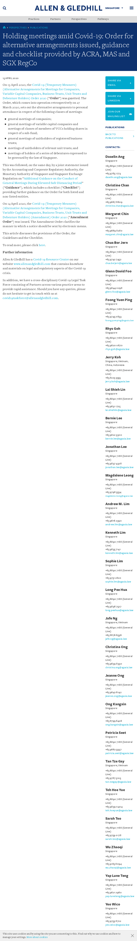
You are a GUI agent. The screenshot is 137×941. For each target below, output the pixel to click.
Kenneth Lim (115, 532)
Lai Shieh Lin (115, 389)
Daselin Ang (115, 157)
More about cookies (37, 937)
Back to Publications (114, 136)
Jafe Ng (111, 618)
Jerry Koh (113, 357)
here (42, 245)
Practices (33, 19)
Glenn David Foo (118, 271)
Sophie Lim (114, 561)
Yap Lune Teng (116, 876)
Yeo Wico (112, 904)
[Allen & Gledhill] (68, 7)
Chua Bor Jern (116, 242)
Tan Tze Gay (115, 761)
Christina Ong (116, 647)
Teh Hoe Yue (115, 790)
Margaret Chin (117, 214)
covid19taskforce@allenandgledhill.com (30, 298)
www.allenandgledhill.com (32, 264)
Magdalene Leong (119, 475)
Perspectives (79, 19)
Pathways (103, 19)
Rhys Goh (112, 328)
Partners (55, 19)
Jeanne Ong (114, 675)
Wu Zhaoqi (114, 847)
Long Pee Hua (116, 590)
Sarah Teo (113, 818)
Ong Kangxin (115, 704)
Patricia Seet (115, 733)
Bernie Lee (113, 418)
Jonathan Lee (116, 447)
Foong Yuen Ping (118, 300)
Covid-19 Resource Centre (51, 259)
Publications (39, 27)
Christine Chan (117, 185)
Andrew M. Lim (117, 504)
